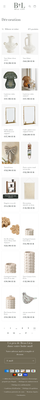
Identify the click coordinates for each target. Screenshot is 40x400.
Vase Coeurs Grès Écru (29, 277)
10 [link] (34, 328)
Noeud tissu (8, 167)
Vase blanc (27, 58)
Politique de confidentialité (21, 385)
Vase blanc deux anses (10, 59)
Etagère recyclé (10, 203)
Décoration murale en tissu (28, 204)
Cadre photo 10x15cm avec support (9, 131)
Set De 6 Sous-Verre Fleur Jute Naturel (10, 241)
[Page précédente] (4, 328)
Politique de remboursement (28, 381)
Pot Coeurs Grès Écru (10, 313)
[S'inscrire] (33, 360)
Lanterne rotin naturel (28, 95)
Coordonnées (21, 395)
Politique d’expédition (30, 388)
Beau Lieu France (15, 379)
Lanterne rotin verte (9, 95)
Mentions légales (32, 392)
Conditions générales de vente (14, 392)
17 (26, 333)
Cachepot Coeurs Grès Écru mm (10, 277)
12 (14, 333)
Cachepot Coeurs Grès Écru (29, 240)
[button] (4, 6)
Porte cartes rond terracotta (29, 168)
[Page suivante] (32, 333)
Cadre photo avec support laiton (29, 131)
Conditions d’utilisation (12, 388)
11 (8, 333)
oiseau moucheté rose (29, 313)
